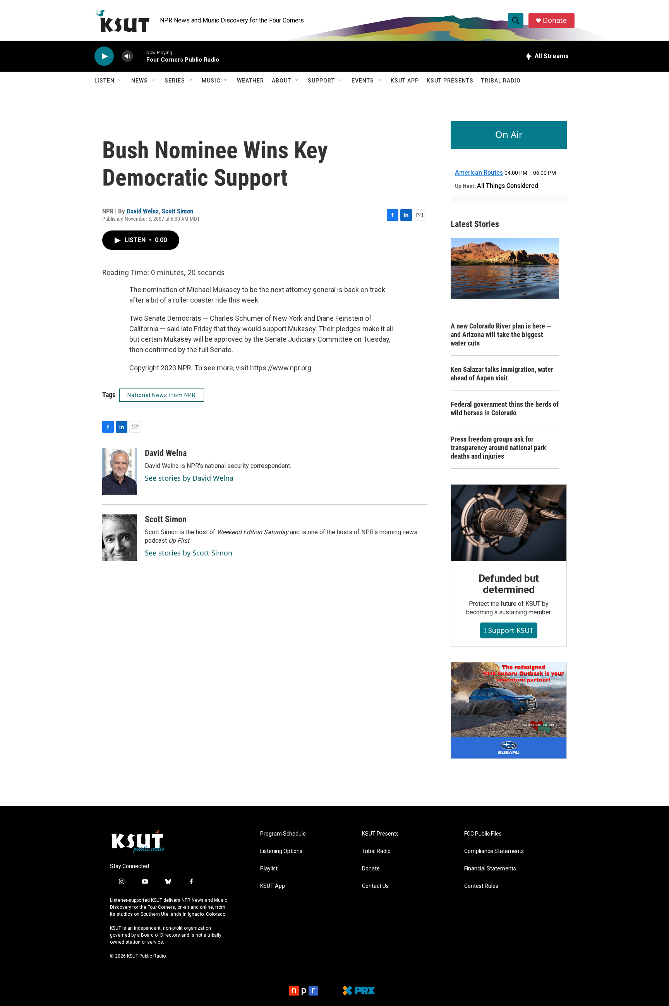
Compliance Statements (494, 851)
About (281, 80)
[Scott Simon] (119, 537)
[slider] (140, 56)
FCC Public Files (483, 834)
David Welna (143, 211)
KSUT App (405, 80)
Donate (555, 20)
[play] (104, 56)
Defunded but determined (509, 584)
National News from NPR (161, 395)
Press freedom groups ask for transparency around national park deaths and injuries (498, 447)
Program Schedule (283, 834)
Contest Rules (481, 886)
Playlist (269, 869)
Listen (104, 80)
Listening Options (281, 851)
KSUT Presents (450, 80)
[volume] (127, 56)
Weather (250, 80)
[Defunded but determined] (508, 523)
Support (321, 80)
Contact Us (375, 886)
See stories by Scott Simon (188, 552)
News (139, 80)
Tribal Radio (501, 80)
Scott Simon (177, 211)
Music (211, 80)
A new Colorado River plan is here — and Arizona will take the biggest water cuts (501, 334)
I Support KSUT (508, 630)
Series (175, 80)
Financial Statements (490, 869)
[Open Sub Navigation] (120, 80)
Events (363, 80)
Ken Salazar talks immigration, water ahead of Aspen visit (502, 373)
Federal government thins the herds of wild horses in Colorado (505, 408)
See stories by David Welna (189, 478)
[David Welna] (119, 471)
